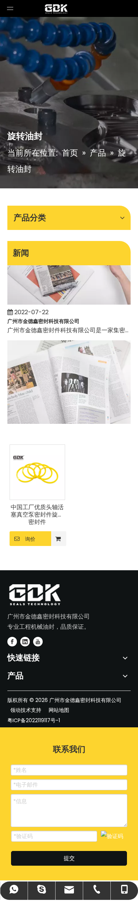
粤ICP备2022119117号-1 (33, 720)
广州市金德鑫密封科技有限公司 (43, 318)
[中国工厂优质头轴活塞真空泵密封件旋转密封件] (37, 472)
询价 (30, 539)
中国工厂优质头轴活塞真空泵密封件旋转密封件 (37, 515)
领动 (15, 710)
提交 (69, 858)
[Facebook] (12, 641)
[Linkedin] (25, 641)
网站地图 (59, 710)
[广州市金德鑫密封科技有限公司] (69, 299)
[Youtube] (38, 641)
